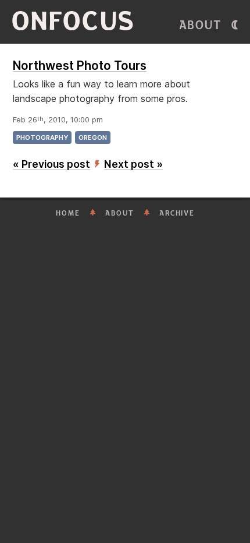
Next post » (133, 164)
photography (42, 137)
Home (68, 213)
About (200, 25)
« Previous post (51, 164)
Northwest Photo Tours (80, 65)
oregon (92, 137)
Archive (177, 213)
